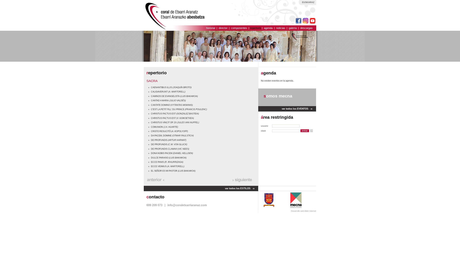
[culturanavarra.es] (298, 200)
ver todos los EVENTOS (295, 108)
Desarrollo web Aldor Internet (303, 211)
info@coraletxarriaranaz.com (187, 205)
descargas (306, 27)
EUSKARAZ (308, 2)
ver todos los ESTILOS (237, 188)
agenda (268, 27)
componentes (239, 27)
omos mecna (278, 96)
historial (210, 27)
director (223, 27)
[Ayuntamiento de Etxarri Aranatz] (269, 200)
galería (293, 27)
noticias (280, 27)
